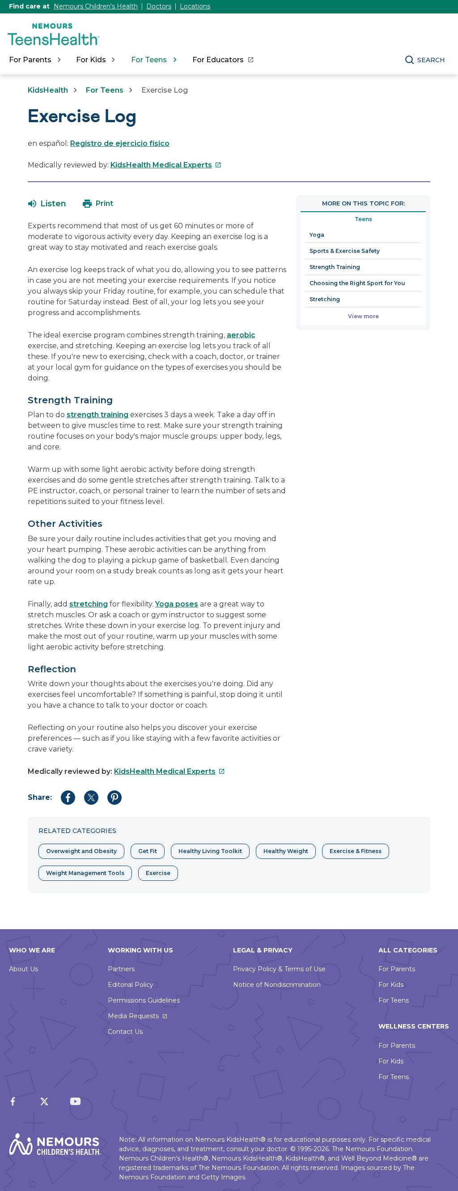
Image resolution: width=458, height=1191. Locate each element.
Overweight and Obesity (81, 851)
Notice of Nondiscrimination (277, 985)
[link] (222, 60)
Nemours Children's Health (96, 6)
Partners (121, 969)
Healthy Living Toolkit (210, 851)
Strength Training (335, 267)
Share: (40, 797)
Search (431, 60)
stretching (88, 604)
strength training (97, 414)
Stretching (325, 299)
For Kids (390, 985)
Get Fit (147, 851)
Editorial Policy (130, 985)
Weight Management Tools (85, 873)
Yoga (317, 234)
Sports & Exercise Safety (345, 251)
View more (363, 316)
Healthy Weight (285, 851)
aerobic (241, 335)
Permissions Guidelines (144, 1000)
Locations (195, 6)
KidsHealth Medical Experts (165, 165)
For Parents (396, 969)
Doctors (158, 6)
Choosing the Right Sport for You (357, 283)
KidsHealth (48, 90)
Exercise (158, 873)
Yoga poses (176, 604)
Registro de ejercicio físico (120, 143)
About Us (23, 969)
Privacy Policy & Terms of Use (279, 969)
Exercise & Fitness (356, 851)
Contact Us (125, 1032)
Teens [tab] (363, 219)
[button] (47, 203)
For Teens (104, 90)
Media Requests (133, 1016)
